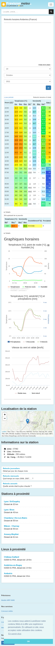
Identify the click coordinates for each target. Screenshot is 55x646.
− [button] (5, 418)
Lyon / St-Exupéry (12, 502)
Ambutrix (17, 574)
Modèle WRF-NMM (8, 600)
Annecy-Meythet (11, 535)
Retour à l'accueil (16, 4)
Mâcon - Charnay (11, 527)
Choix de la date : (44, 65)
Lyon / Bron (11, 511)
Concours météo (7, 611)
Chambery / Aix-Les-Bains (15, 519)
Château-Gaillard (18, 558)
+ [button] (5, 414)
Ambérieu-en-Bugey (18, 566)
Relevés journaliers (15, 469)
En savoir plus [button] (14, 634)
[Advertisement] (27, 43)
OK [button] (28, 641)
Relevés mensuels (18, 477)
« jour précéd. (9, 97)
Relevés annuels (17, 485)
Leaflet (4, 431)
